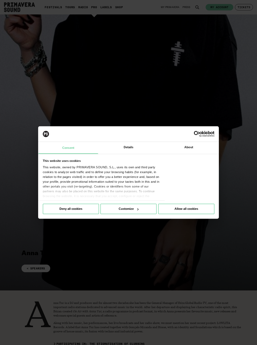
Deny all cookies (70, 209)
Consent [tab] (68, 147)
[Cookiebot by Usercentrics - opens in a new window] (196, 134)
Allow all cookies (186, 209)
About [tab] (188, 147)
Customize (126, 209)
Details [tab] (129, 147)
